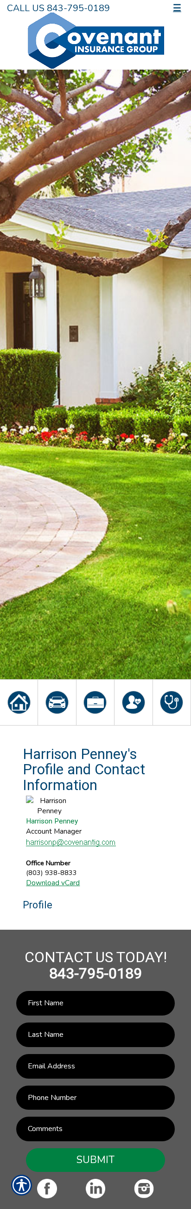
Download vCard (53, 882)
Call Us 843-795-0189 (58, 8)
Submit (95, 1160)
